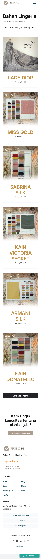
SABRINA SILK (20, 190)
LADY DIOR (20, 78)
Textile (11, 21)
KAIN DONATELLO (20, 376)
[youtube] (17, 541)
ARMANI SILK (20, 316)
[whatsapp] (24, 541)
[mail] (28, 541)
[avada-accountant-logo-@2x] (11, 1)
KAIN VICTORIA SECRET (20, 252)
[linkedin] (20, 541)
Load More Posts (20, 396)
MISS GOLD (20, 132)
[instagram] (13, 541)
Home (5, 21)
